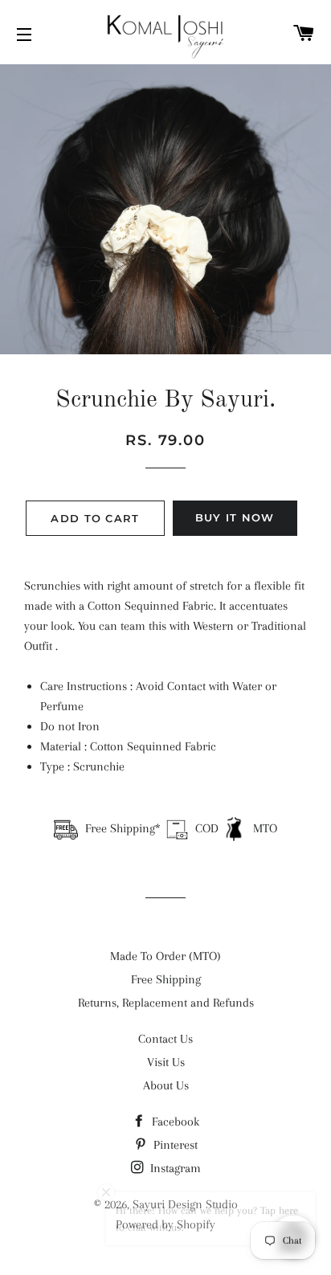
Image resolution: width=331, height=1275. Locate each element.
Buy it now (235, 517)
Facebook (174, 1121)
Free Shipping (166, 979)
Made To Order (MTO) (165, 956)
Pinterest (174, 1145)
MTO (263, 828)
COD (207, 828)
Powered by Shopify (165, 1224)
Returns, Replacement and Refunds (166, 1002)
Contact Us (165, 1039)
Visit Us (166, 1062)
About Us (166, 1085)
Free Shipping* (123, 828)
